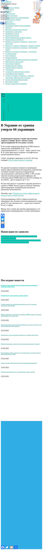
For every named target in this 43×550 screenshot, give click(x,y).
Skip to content (6, 2)
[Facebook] (21, 215)
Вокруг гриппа (15, 106)
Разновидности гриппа (14, 68)
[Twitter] (21, 219)
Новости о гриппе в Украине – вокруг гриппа (22, 46)
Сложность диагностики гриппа (17, 72)
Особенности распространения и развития (21, 60)
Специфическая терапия (14, 74)
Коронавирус (10, 24)
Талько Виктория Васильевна (16, 80)
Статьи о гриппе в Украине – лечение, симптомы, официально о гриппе (19, 77)
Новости (8, 102)
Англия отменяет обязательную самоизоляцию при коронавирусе (19, 363)
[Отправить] (21, 226)
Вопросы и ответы (12, 8)
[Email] (21, 222)
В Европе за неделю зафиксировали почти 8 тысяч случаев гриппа (20, 194)
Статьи (8, 100)
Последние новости (12, 64)
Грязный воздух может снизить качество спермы (14, 295)
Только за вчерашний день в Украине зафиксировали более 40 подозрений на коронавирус (21, 241)
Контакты (9, 22)
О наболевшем (10, 54)
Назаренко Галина (12, 34)
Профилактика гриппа (13, 66)
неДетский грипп (12, 116)
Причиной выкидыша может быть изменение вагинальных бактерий (20, 344)
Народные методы (12, 36)
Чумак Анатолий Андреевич (16, 84)
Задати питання (11, 16)
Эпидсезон (14, 104)
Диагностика (10, 14)
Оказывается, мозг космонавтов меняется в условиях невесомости (19, 335)
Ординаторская (11, 58)
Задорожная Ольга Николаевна (17, 18)
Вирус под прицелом (18, 108)
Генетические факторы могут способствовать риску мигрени (18, 372)
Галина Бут (9, 10)
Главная (8, 12)
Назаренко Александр (13, 32)
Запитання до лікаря (13, 20)
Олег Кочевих (10, 56)
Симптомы (9, 70)
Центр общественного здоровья (20, 160)
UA (6, 120)
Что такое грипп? (11, 82)
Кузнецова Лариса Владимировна (18, 26)
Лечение (8, 28)
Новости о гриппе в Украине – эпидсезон (21, 52)
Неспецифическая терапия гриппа (18, 38)
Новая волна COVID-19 (14, 40)
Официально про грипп (14, 62)
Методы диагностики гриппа (16, 30)
